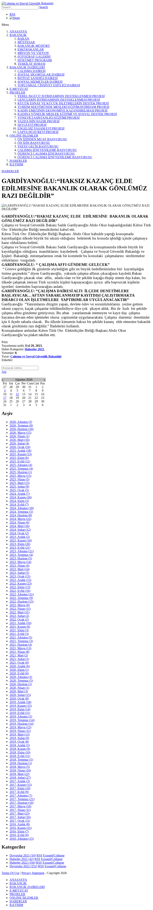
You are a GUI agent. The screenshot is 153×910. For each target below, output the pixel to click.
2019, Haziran (21, 723)
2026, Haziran (21, 429)
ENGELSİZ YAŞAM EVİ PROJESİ (41, 128)
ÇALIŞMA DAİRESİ (31, 71)
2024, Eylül (19, 504)
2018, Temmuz (21, 759)
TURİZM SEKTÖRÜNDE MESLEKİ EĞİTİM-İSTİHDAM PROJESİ (63, 107)
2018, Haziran (21, 763)
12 (17, 394)
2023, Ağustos (22, 551)
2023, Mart (19, 569)
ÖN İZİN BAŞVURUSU (34, 143)
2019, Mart (19, 734)
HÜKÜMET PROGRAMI (35, 60)
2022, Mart (19, 612)
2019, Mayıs (20, 727)
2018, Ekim (20, 752)
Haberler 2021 (22, 859)
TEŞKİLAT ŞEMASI (31, 63)
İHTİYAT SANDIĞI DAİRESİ (38, 78)
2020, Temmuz (21, 680)
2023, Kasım (21, 540)
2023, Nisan (19, 565)
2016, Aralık (20, 824)
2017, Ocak (20, 820)
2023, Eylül (20, 547)
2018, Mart (19, 774)
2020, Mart (19, 691)
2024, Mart (19, 526)
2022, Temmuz (21, 598)
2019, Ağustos (21, 716)
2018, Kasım (20, 749)
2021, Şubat (19, 659)
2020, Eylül (19, 673)
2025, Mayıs (20, 475)
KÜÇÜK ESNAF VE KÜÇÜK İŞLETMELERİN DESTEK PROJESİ (63, 103)
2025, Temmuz (21, 468)
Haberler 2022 (34, 349)
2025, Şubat (19, 486)
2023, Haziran (21, 558)
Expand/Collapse (54, 855)
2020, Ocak (19, 698)
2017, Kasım (21, 784)
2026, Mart (19, 440)
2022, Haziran (21, 601)
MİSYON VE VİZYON (33, 53)
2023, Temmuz (21, 554)
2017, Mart (19, 813)
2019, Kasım (21, 705)
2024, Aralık (20, 493)
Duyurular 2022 (23, 866)
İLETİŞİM (16, 164)
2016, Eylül (19, 835)
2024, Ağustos (22, 508)
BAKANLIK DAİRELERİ (27, 67)
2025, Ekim (19, 457)
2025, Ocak (19, 490)
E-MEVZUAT (19, 89)
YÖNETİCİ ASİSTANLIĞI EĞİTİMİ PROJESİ (48, 117)
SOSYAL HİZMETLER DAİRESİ (40, 81)
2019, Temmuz (22, 720)
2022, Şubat (19, 616)
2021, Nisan (19, 652)
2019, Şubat (19, 738)
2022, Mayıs (20, 605)
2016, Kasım (21, 828)
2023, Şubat (19, 572)
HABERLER (18, 160)
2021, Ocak (19, 662)
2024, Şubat (20, 529)
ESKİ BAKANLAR (31, 49)
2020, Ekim (19, 669)
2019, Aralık (20, 702)
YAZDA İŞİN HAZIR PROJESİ (38, 121)
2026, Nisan (19, 436)
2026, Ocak (20, 447)
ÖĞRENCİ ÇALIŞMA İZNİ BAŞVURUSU (46, 153)
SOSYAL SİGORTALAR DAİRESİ (41, 74)
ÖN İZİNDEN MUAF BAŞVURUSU (42, 139)
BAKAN (23, 38)
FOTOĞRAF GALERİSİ (34, 56)
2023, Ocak (20, 576)
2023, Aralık (20, 537)
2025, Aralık (20, 450)
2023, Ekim (20, 544)
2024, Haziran (21, 515)
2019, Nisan (20, 731)
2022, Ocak (19, 619)
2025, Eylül (20, 461)
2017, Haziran (21, 802)
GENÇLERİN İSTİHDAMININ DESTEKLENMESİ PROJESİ (59, 99)
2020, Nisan (19, 687)
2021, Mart (19, 655)
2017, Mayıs (20, 806)
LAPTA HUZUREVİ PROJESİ (38, 132)
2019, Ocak (19, 741)
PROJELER (17, 92)
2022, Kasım (21, 583)
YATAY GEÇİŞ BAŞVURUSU (38, 146)
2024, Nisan (19, 522)
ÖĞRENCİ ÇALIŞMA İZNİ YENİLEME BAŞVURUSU (55, 157)
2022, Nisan (20, 608)
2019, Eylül (20, 713)
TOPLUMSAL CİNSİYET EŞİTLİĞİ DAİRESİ (49, 85)
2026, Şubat (19, 443)
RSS (12, 14)
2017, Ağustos (21, 795)
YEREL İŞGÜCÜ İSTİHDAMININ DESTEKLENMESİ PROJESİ (61, 96)
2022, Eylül (20, 590)
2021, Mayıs (20, 648)
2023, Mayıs (20, 562)
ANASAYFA (18, 31)
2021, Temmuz (21, 641)
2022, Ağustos (22, 594)
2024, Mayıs (20, 519)
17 (4, 397)
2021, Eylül (19, 634)
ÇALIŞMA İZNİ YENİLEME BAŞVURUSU (47, 150)
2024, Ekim (19, 501)
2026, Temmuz (21, 425)
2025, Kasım (21, 454)
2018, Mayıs (20, 766)
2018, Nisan (20, 770)
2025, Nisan (19, 479)
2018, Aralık (20, 745)
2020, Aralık (20, 666)
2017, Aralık (20, 781)
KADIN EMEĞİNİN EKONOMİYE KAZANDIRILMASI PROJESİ (62, 110)
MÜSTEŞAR (26, 42)
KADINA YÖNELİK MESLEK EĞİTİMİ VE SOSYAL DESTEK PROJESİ (67, 114)
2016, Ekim (19, 831)
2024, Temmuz (21, 511)
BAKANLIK (18, 35)
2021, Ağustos (21, 637)
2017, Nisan (20, 810)
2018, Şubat (20, 777)
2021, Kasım (20, 626)
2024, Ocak (19, 533)
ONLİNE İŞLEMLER (24, 135)
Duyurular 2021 (23, 855)
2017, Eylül (19, 792)
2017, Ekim (20, 788)
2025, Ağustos (21, 465)
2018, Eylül (20, 756)
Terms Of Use (10, 873)
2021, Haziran (21, 644)
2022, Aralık (20, 580)
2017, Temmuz (22, 799)
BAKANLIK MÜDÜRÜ (34, 46)
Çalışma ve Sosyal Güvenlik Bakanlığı (35, 356)
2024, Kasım (21, 497)
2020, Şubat (20, 695)
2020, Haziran (21, 684)
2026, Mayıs (20, 432)
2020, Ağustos (21, 677)
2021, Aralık (20, 623)
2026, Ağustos (21, 422)
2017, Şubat (20, 817)
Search (43, 7)
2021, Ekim (19, 630)
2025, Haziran (21, 472)
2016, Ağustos (22, 838)
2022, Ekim (20, 587)
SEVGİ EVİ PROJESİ (32, 125)
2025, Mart (19, 483)
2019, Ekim (20, 709)
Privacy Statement (33, 873)
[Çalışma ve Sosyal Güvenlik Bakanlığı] (27, 3)
